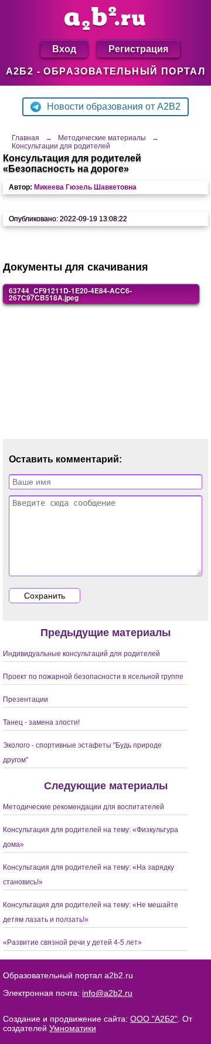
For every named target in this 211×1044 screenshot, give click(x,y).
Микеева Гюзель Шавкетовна (85, 187)
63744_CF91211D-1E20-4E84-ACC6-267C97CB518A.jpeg (70, 294)
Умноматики (72, 1028)
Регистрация (138, 48)
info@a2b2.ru (107, 993)
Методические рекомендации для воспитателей (83, 807)
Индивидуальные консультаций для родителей (81, 654)
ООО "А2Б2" (154, 1018)
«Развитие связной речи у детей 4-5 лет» (72, 942)
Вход (64, 48)
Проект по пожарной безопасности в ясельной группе (93, 677)
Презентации (25, 699)
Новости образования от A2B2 (114, 107)
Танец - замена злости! (41, 722)
